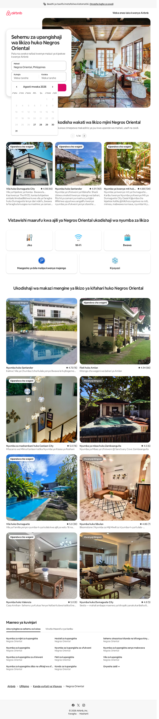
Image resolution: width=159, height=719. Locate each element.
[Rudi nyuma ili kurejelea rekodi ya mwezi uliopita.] (17, 87)
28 (40, 124)
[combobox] (39, 67)
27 (34, 124)
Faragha (72, 713)
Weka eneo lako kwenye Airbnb (131, 13)
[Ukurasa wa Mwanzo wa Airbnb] (14, 13)
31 (16, 131)
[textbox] (25, 78)
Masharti (84, 713)
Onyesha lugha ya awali (101, 4)
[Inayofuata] (84, 135)
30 (53, 124)
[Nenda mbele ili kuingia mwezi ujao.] (52, 87)
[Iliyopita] (72, 135)
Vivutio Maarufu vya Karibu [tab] (59, 629)
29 (46, 124)
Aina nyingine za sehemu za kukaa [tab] (23, 629)
